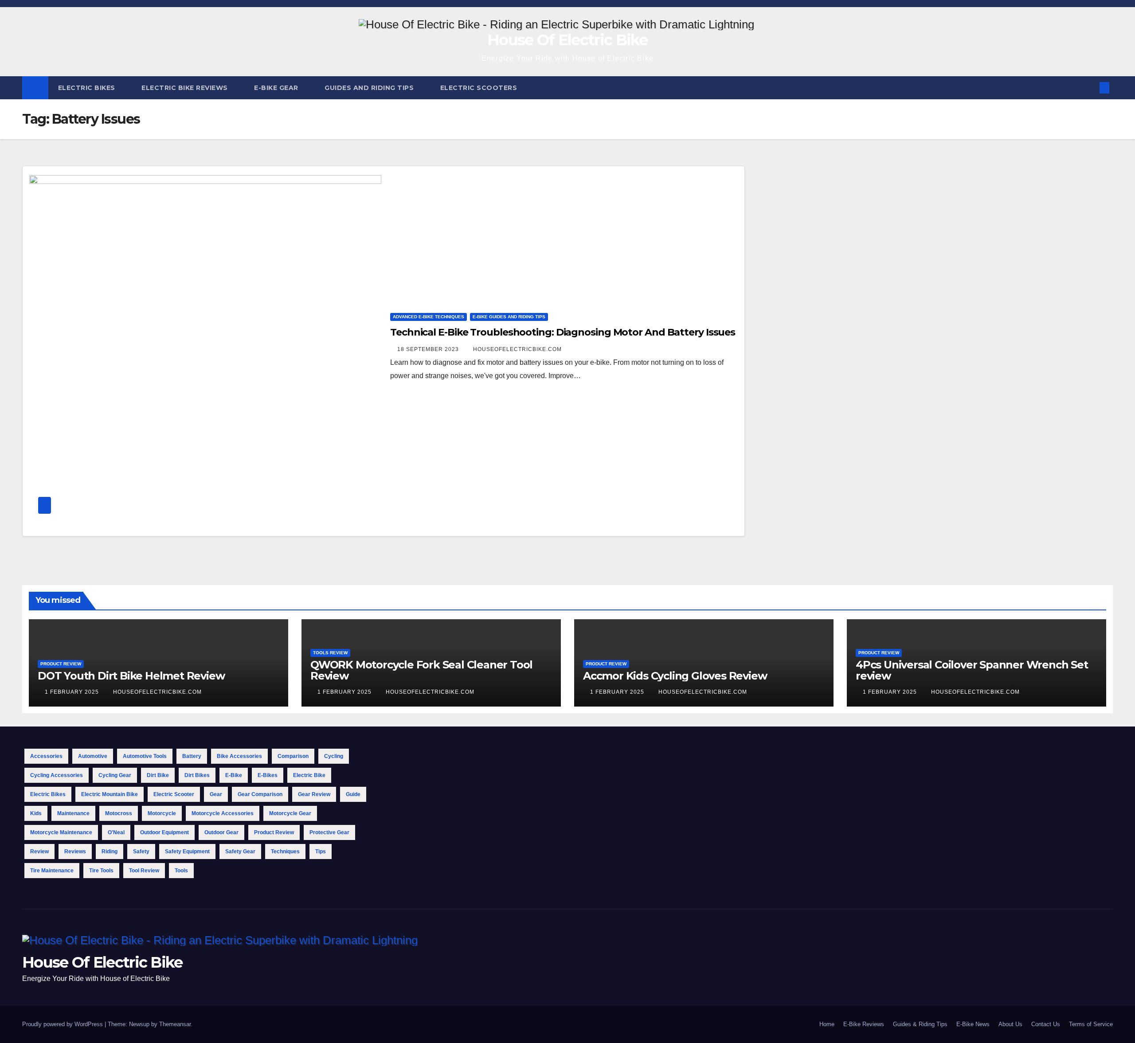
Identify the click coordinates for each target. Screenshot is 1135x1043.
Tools (181, 870)
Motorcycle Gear (290, 813)
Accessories (46, 756)
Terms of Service (1091, 1024)
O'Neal (116, 832)
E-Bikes (268, 775)
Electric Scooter (173, 794)
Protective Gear (329, 832)
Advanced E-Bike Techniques (428, 316)
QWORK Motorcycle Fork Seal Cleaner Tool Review (421, 670)
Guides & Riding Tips (920, 1024)
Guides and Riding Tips (370, 88)
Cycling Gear (114, 775)
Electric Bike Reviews (185, 88)
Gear (216, 794)
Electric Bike (309, 775)
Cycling (333, 756)
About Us (1010, 1024)
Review (39, 851)
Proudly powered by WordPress (63, 1024)
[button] (1089, 87)
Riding (109, 851)
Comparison (293, 756)
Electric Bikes (87, 88)
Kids (36, 813)
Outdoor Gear (221, 832)
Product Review (60, 663)
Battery (191, 756)
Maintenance (73, 813)
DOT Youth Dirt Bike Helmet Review (131, 675)
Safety (141, 851)
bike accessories (239, 756)
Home (826, 1024)
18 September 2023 (429, 349)
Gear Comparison (260, 794)
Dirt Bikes (197, 775)
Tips (320, 851)
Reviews (75, 851)
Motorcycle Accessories (223, 813)
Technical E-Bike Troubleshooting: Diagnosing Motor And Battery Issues (562, 332)
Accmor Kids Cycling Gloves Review (675, 675)
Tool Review (144, 870)
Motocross (118, 813)
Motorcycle (162, 813)
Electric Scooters (479, 88)
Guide (353, 794)
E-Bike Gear (277, 88)
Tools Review (330, 652)
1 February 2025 (73, 692)
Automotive (92, 756)
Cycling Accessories (56, 775)
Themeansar (175, 1024)
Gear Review (314, 794)
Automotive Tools (145, 756)
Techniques (285, 851)
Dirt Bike (158, 775)
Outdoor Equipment (164, 832)
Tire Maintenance (52, 870)
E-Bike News (973, 1024)
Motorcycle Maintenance (61, 832)
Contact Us (1045, 1024)
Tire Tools (101, 870)
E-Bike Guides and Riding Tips (509, 316)
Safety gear (240, 851)
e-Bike (233, 775)
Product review (274, 832)
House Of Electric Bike (567, 40)
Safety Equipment (187, 851)
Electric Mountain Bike (109, 794)
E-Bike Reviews (863, 1024)
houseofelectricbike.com (517, 349)
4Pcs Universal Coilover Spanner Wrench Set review (972, 670)
